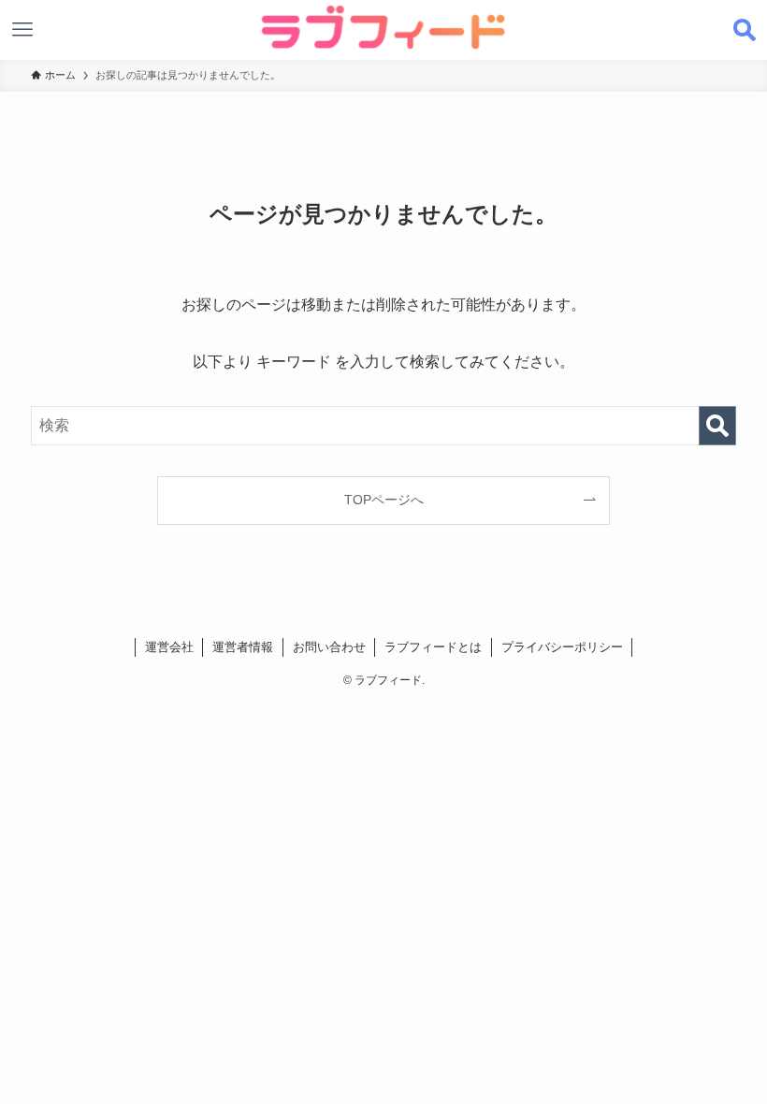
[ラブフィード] (384, 27)
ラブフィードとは (433, 647)
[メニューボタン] (22, 30)
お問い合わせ (329, 647)
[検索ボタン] (744, 30)
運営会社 (169, 647)
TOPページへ (384, 499)
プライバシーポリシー (562, 647)
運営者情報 (242, 647)
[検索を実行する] (717, 425)
